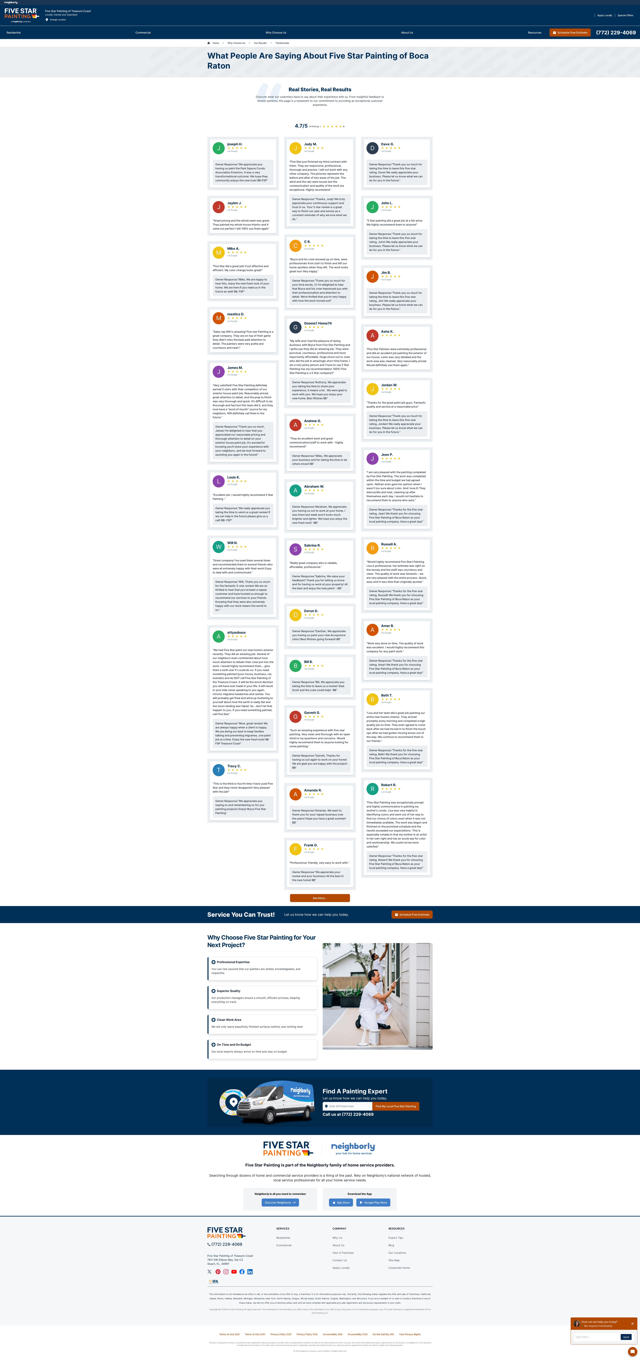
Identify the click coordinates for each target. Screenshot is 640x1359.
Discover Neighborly (278, 1202)
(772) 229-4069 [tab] (616, 33)
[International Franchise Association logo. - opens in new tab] (213, 1282)
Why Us (337, 1237)
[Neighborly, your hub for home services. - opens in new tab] (353, 1148)
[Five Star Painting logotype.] (22, 15)
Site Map (394, 1260)
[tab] (13, 32)
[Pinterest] (218, 1271)
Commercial (284, 1245)
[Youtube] (234, 1271)
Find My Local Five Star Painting (396, 1106)
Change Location (58, 19)
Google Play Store (375, 1202)
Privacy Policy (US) (280, 1334)
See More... (320, 898)
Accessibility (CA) (358, 1334)
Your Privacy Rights (410, 1334)
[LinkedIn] (250, 1271)
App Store (343, 1202)
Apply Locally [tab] (604, 15)
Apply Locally (341, 1267)
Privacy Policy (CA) (307, 1334)
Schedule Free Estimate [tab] (572, 32)
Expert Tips (395, 1237)
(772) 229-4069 (358, 1114)
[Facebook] (242, 1271)
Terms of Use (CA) (255, 1334)
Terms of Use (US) (229, 1334)
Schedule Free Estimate (414, 914)
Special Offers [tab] (625, 15)
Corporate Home (399, 1267)
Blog (391, 1245)
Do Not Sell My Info (383, 1334)
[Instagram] (226, 1271)
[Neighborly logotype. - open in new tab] (11, 2)
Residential (283, 1237)
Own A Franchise (343, 1252)
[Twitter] (210, 1271)
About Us (338, 1245)
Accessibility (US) (332, 1334)
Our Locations (397, 1252)
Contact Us (339, 1260)
